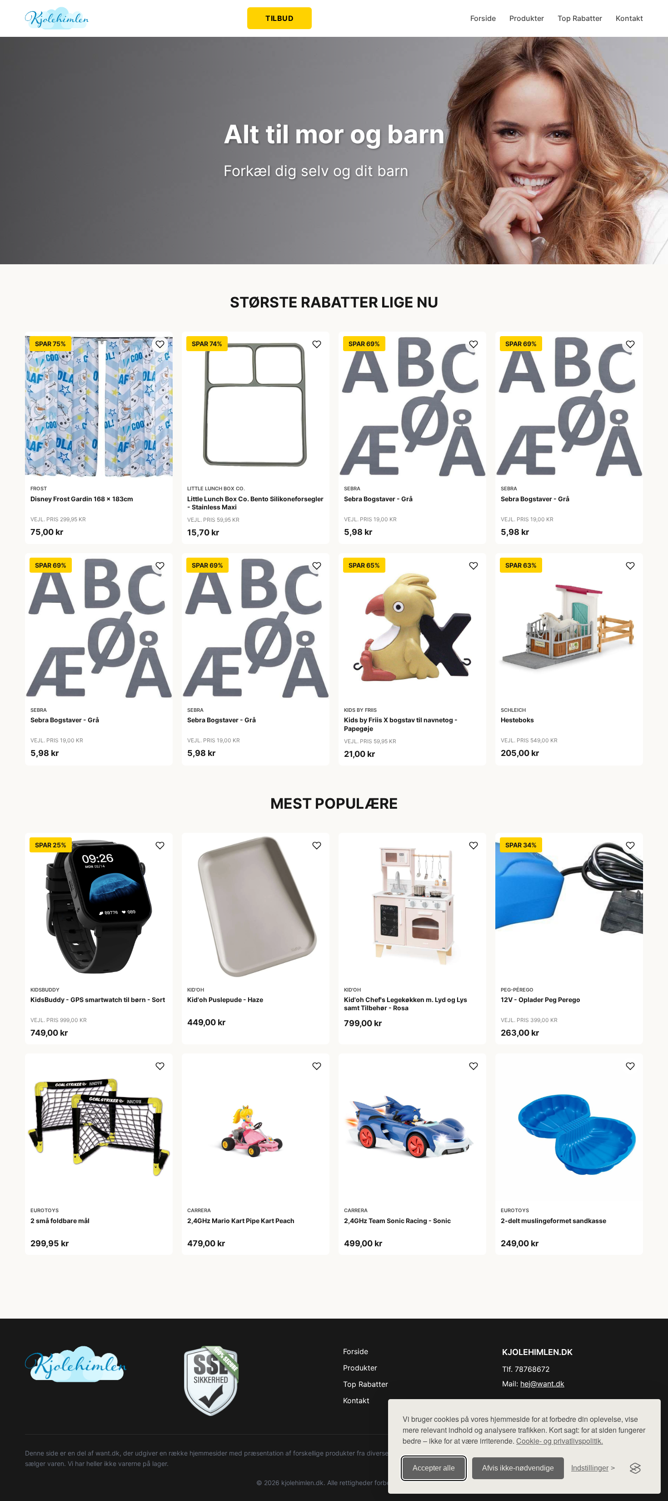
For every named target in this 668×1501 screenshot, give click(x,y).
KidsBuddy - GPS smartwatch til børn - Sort (97, 999)
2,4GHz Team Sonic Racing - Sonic (397, 1220)
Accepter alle (434, 1468)
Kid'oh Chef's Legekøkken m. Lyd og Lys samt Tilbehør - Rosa (405, 1004)
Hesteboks (517, 720)
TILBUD (279, 18)
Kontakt (629, 18)
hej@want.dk (542, 1383)
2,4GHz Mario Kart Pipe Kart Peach (240, 1220)
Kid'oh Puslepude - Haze (225, 999)
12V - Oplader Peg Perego (540, 999)
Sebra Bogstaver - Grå (378, 499)
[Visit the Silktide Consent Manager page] (635, 1468)
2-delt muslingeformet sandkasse (553, 1220)
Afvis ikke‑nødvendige (518, 1468)
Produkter (526, 18)
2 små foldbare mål (60, 1220)
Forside (483, 18)
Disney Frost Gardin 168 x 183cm (81, 499)
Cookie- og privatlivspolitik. (559, 1441)
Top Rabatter (580, 18)
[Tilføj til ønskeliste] (160, 344)
